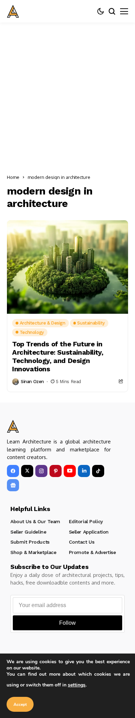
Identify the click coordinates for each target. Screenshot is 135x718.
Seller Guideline (28, 532)
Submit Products (30, 542)
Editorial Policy (86, 521)
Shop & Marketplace (33, 552)
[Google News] (13, 485)
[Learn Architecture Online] (13, 11)
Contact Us (81, 542)
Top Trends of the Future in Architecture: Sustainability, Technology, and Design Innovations (57, 356)
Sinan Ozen (32, 381)
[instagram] (41, 471)
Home (13, 177)
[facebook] (13, 471)
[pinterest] (56, 471)
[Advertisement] (67, 93)
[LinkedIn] (84, 471)
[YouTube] (70, 471)
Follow (67, 623)
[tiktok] (98, 471)
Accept (20, 704)
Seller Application (89, 532)
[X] (27, 471)
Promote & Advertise (92, 552)
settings (77, 685)
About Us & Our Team (35, 521)
